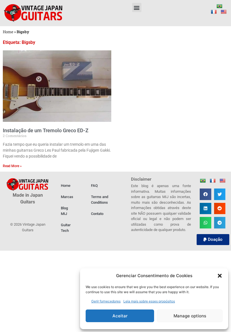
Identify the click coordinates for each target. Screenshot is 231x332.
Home (8, 31)
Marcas (67, 197)
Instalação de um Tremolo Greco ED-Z (45, 130)
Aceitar (120, 315)
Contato (97, 214)
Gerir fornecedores (106, 301)
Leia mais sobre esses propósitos (149, 301)
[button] (220, 276)
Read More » (12, 166)
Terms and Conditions (99, 200)
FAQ (94, 185)
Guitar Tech (66, 228)
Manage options (190, 315)
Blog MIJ (64, 211)
